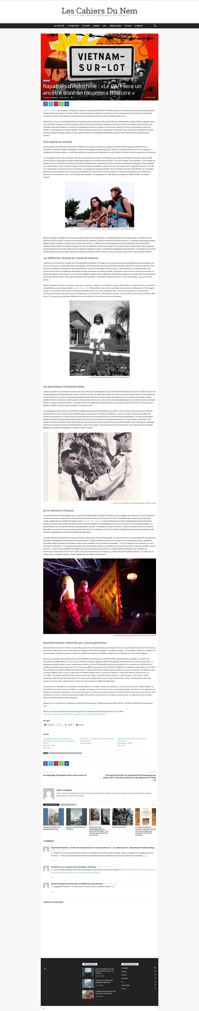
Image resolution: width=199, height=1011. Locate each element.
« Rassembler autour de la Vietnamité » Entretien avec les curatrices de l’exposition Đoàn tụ (59, 741)
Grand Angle (115, 26)
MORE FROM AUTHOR (68, 805)
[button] (154, 25)
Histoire (86, 26)
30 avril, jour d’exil (119, 827)
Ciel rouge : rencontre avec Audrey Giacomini (96, 738)
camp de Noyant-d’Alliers (92, 521)
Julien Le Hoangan (51, 97)
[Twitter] (50, 104)
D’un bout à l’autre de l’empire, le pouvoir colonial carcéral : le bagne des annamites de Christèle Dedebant (145, 831)
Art (104, 26)
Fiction (128, 26)
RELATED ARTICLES (51, 805)
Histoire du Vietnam (60, 753)
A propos (139, 26)
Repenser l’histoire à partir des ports (76, 828)
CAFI (50, 753)
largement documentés (80, 288)
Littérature (73, 26)
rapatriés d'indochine (74, 753)
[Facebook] (45, 104)
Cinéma (96, 26)
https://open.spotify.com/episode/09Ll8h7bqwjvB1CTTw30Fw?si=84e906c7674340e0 (74, 714)
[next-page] (155, 805)
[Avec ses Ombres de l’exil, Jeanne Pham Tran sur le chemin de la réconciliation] (88, 972)
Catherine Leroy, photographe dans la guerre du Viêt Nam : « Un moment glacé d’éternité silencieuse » (98, 831)
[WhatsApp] (61, 104)
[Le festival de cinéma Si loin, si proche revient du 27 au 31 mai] (88, 994)
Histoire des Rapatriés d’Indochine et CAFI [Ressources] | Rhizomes (77, 884)
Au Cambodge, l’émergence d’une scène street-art (65, 775)
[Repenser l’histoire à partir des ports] (76, 816)
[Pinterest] (56, 104)
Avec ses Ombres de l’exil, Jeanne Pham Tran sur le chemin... (104, 971)
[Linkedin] (66, 104)
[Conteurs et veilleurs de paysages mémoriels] (53, 816)
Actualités (59, 26)
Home (44, 31)
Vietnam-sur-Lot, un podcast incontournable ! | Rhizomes (73, 867)
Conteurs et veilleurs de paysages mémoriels (52, 828)
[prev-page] (152, 805)
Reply (52, 860)
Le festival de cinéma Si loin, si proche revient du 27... (105, 992)
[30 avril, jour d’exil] (122, 816)
